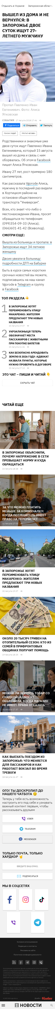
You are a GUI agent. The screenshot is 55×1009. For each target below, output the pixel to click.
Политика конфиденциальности (27, 954)
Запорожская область (40, 5)
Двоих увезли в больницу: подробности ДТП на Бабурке (24, 260)
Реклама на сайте (27, 950)
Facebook (44, 160)
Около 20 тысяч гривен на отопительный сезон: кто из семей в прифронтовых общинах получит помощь (26, 644)
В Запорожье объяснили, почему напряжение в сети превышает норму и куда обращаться (25, 458)
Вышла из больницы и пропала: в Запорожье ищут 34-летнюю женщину (27, 247)
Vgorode (32, 183)
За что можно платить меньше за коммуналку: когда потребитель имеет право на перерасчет (24, 513)
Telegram (24, 284)
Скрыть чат (27, 382)
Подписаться (30, 876)
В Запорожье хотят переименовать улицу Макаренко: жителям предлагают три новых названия (26, 314)
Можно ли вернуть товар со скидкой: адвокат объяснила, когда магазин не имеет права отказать (26, 699)
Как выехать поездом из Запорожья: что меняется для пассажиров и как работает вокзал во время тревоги (24, 765)
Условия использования (27, 942)
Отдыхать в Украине (13, 5)
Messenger (30, 839)
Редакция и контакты (27, 946)
